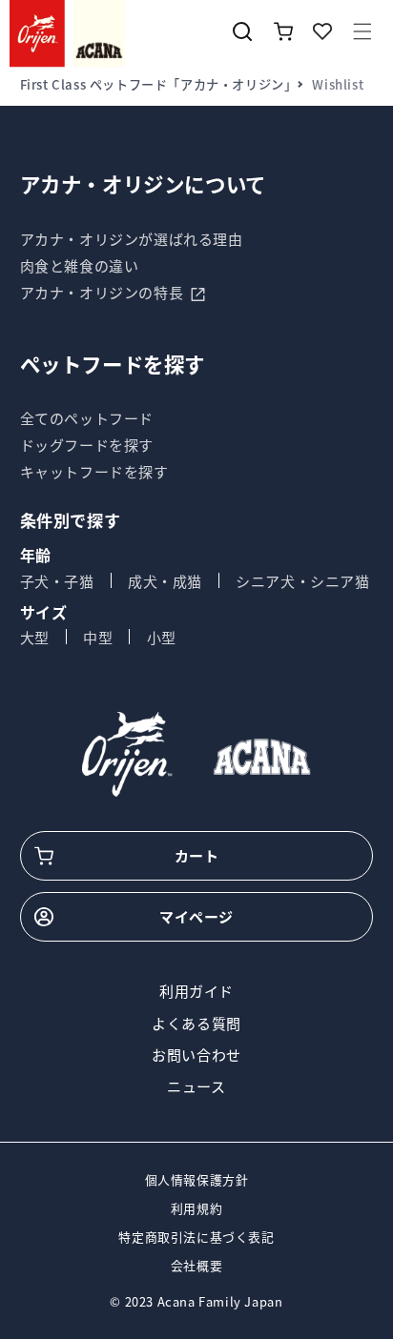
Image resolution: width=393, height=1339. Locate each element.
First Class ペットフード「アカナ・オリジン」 (159, 84)
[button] (362, 31)
